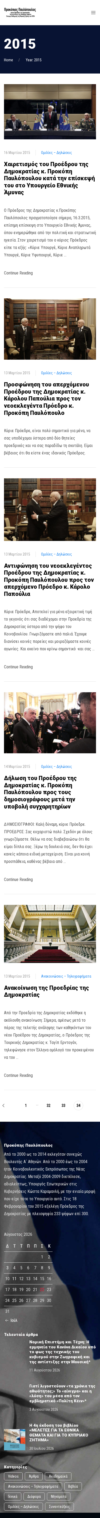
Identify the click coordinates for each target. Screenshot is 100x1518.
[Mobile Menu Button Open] (93, 12)
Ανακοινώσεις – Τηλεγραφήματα (66, 976)
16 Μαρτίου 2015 (17, 152)
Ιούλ (13, 1320)
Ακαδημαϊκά (58, 1476)
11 (14, 1278)
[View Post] (50, 111)
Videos (13, 1476)
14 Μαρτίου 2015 (17, 766)
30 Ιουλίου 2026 (41, 1448)
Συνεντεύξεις (59, 1506)
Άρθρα (34, 1476)
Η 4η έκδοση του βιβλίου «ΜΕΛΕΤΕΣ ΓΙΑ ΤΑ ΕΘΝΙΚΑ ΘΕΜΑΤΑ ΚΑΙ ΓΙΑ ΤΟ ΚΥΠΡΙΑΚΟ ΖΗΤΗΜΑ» (58, 1433)
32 (48, 1105)
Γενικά (12, 1496)
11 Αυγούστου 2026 (44, 1370)
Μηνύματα (58, 1496)
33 (63, 1105)
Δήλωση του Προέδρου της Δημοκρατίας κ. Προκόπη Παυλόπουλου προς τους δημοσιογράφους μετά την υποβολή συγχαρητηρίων (40, 792)
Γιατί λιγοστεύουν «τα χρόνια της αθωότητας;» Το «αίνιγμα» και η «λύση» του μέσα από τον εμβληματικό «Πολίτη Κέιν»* (62, 1393)
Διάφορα (34, 1496)
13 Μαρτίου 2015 (17, 373)
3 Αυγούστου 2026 (43, 1409)
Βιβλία (73, 1486)
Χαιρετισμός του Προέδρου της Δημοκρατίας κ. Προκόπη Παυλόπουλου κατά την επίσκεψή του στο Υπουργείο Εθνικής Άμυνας (49, 178)
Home (8, 60)
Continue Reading (18, 273)
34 (78, 1105)
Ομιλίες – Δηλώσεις (56, 152)
